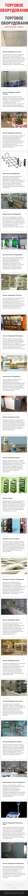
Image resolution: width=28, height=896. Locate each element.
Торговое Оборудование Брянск (11, 620)
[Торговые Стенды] (14, 484)
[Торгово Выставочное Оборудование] (14, 241)
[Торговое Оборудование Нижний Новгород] (14, 79)
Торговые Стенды (7, 498)
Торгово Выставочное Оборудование (12, 254)
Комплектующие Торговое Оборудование (14, 782)
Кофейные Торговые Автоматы (11, 539)
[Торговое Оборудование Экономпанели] (14, 850)
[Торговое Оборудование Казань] (14, 647)
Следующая (14, 887)
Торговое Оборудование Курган (11, 457)
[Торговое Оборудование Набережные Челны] (14, 809)
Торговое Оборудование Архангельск (13, 701)
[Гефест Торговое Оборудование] (14, 160)
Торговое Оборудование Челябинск (12, 295)
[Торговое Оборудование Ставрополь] (14, 728)
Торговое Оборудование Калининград (13, 336)
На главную (21, 893)
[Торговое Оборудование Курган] (14, 444)
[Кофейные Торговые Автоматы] (14, 525)
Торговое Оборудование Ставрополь (12, 741)
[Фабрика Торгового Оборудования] (14, 200)
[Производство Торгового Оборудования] (14, 566)
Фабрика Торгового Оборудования (12, 214)
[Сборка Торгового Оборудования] (14, 363)
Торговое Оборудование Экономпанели (13, 863)
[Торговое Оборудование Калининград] (14, 322)
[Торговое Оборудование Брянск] (14, 606)
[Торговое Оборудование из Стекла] (14, 38)
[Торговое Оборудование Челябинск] (14, 282)
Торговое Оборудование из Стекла (12, 52)
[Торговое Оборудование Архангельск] (14, 687)
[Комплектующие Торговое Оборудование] (14, 769)
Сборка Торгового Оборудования (11, 376)
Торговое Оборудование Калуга (11, 417)
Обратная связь (14, 893)
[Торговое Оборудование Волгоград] (14, 119)
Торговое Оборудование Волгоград (12, 133)
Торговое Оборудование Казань (11, 660)
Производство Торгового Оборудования (13, 579)
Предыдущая (9, 884)
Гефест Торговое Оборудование (11, 173)
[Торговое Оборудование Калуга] (14, 403)
